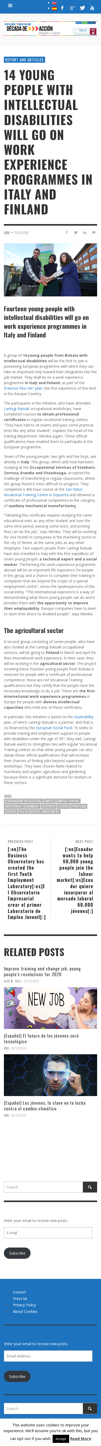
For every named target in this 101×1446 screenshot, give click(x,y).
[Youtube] (92, 8)
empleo (49, 801)
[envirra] (10, 5)
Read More (80, 1438)
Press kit (20, 1298)
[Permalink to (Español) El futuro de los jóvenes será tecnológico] (50, 1075)
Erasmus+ (32, 806)
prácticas (79, 806)
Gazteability (83, 716)
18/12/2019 (18, 1115)
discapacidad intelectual (23, 801)
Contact (19, 1292)
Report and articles (24, 59)
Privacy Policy (24, 1304)
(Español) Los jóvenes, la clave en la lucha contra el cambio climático (45, 1105)
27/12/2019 (31, 981)
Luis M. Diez (12, 981)
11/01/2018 (21, 232)
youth (23, 812)
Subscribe (17, 1253)
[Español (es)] (54, 8)
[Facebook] (62, 8)
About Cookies (25, 1311)
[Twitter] (82, 8)
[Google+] (72, 8)
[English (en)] (54, 2)
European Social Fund (54, 727)
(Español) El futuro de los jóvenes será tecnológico (41, 1038)
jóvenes (64, 806)
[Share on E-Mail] (93, 232)
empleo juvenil (68, 801)
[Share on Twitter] (75, 232)
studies (10, 812)
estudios (48, 806)
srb (6, 232)
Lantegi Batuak (16, 408)
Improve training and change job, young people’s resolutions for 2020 (42, 971)
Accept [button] (61, 1438)
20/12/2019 (18, 1048)
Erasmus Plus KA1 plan (23, 388)
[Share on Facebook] (66, 232)
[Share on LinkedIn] (84, 232)
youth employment (45, 812)
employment (14, 806)
